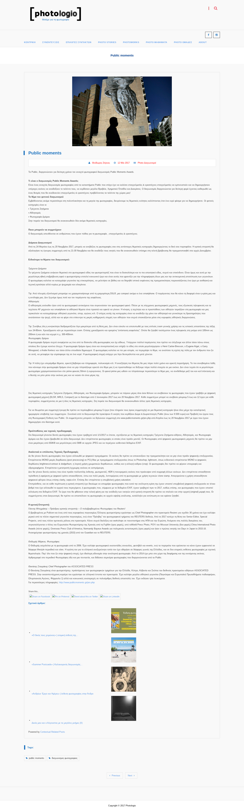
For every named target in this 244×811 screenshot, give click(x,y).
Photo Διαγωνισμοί (147, 163)
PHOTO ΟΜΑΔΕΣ (183, 42)
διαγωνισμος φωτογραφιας (64, 758)
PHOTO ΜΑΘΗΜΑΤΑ (156, 42)
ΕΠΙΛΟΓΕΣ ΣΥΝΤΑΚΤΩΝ (78, 42)
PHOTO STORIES (107, 42)
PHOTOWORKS (131, 42)
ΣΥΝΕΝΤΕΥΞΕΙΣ (50, 42)
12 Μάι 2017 (124, 163)
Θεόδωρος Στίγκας (101, 163)
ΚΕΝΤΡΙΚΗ (30, 42)
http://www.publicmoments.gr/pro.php (77, 582)
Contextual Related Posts (52, 732)
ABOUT (203, 42)
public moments (36, 758)
